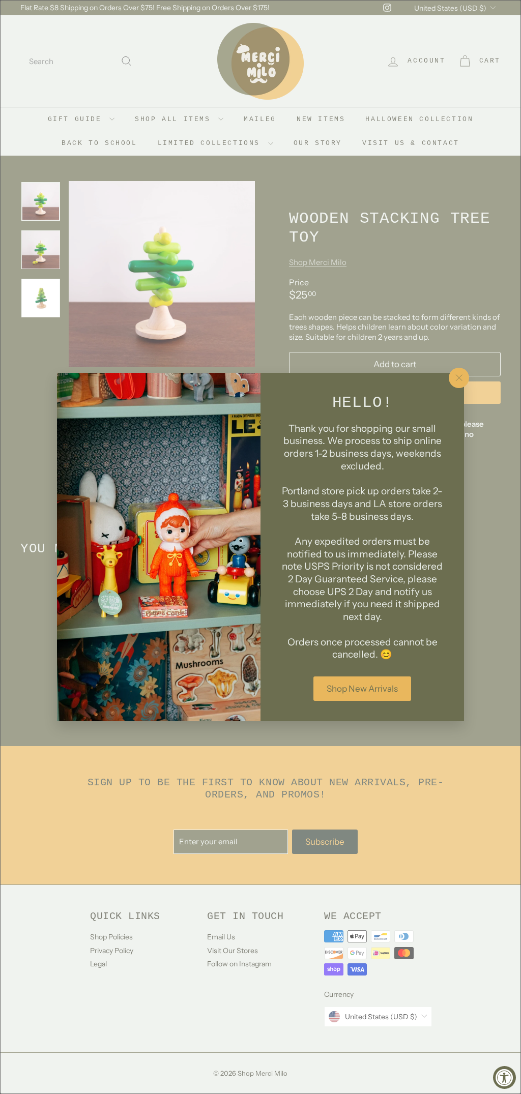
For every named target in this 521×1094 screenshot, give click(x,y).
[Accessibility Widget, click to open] (504, 1077)
